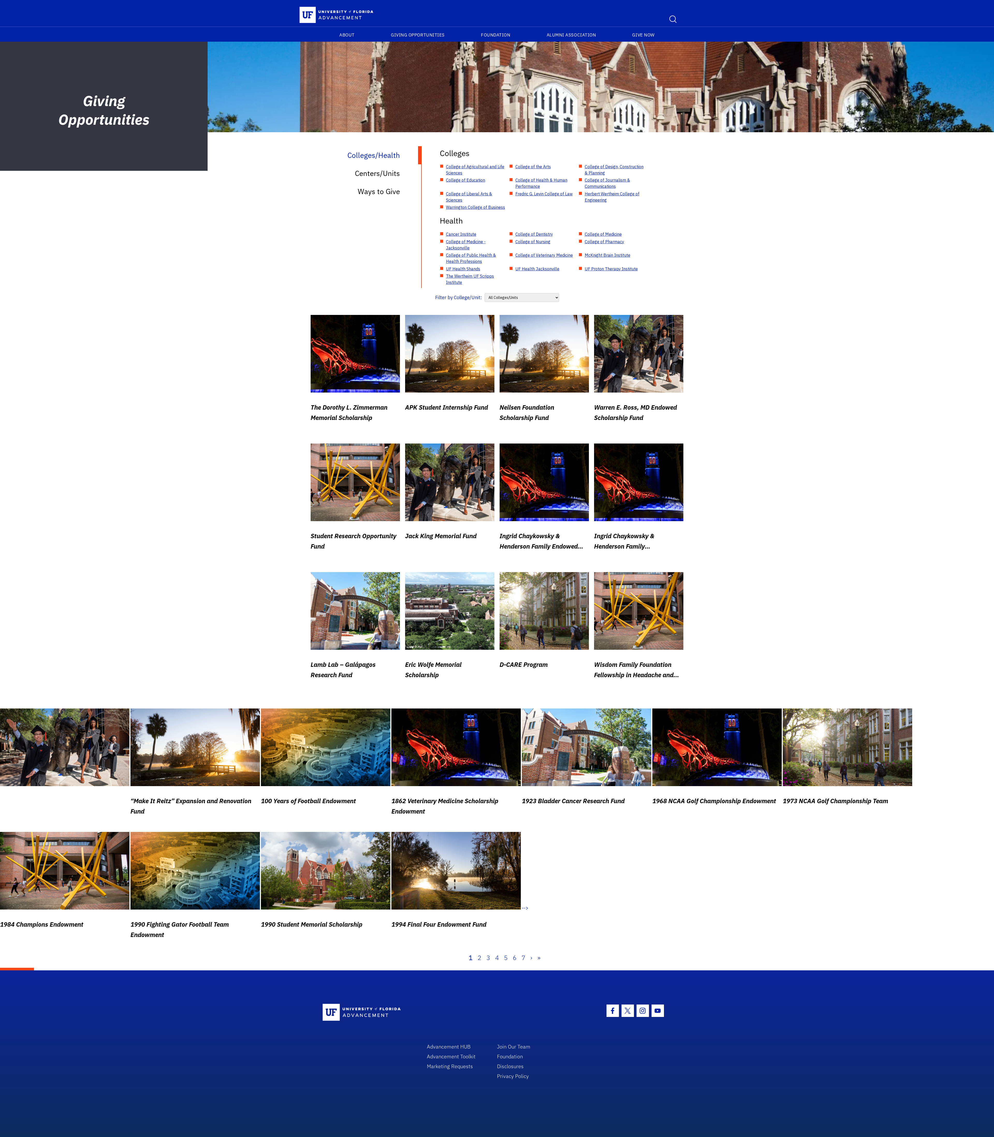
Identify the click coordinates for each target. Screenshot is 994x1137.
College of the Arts (533, 166)
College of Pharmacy (604, 241)
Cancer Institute (461, 234)
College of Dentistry (534, 234)
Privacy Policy (513, 1076)
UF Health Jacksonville (537, 268)
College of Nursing (532, 241)
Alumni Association (571, 35)
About (347, 35)
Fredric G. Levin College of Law (544, 193)
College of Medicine (603, 234)
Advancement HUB (449, 1046)
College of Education (465, 180)
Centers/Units (377, 173)
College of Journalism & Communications (607, 183)
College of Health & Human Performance (541, 183)
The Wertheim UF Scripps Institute (470, 279)
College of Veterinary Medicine (544, 255)
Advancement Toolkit (451, 1056)
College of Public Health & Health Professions (471, 258)
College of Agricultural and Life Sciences (475, 169)
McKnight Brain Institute (607, 255)
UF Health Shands (463, 268)
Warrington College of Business (475, 207)
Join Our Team (513, 1046)
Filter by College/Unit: (458, 297)
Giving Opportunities (418, 35)
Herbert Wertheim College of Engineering (612, 197)
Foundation (495, 35)
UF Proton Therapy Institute (611, 268)
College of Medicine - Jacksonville (466, 244)
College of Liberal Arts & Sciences (469, 197)
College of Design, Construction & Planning (614, 169)
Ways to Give (379, 191)
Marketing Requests (450, 1066)
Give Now (643, 35)
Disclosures (510, 1066)
